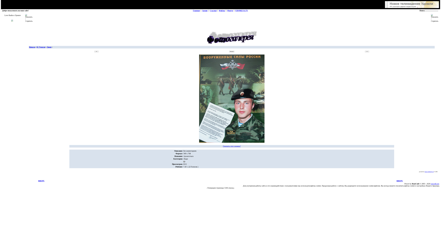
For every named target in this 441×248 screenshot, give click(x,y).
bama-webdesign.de (429, 171)
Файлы (222, 11)
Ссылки (213, 11)
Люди (49, 47)
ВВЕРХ (41, 181)
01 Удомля (41, 47)
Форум (230, 11)
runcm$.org (435, 184)
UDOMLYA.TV (241, 11)
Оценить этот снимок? (232, 146)
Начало (32, 47)
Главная (196, 11)
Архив (205, 11)
